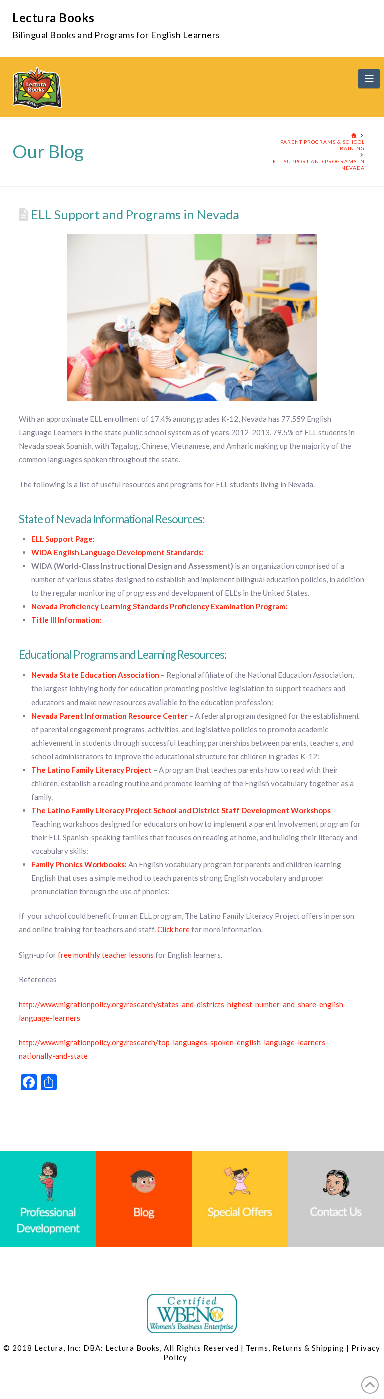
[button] (369, 78)
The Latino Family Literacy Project (92, 769)
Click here (174, 929)
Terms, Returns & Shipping (295, 1347)
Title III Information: (67, 619)
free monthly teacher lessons (106, 954)
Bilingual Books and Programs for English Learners (116, 34)
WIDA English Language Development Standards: (118, 552)
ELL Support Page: (63, 538)
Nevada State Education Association (96, 674)
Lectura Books (53, 17)
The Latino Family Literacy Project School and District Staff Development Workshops (181, 810)
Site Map (204, 1357)
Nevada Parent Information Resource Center (110, 715)
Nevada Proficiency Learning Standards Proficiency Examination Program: (160, 606)
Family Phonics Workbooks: (79, 864)
